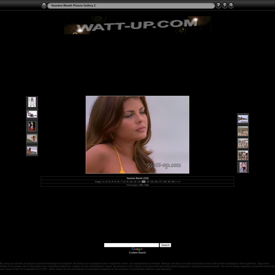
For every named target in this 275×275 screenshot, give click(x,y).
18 (164, 181)
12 (139, 181)
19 (169, 181)
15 (152, 181)
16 (156, 181)
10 (131, 181)
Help (147, 185)
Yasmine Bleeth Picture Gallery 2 (73, 5)
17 (160, 181)
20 (173, 181)
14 (148, 181)
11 (135, 181)
